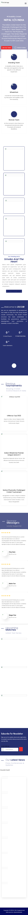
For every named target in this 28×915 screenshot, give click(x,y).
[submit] (21, 749)
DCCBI (14, 910)
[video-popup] (15, 48)
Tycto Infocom (18, 912)
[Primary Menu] (25, 3)
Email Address (5, 746)
